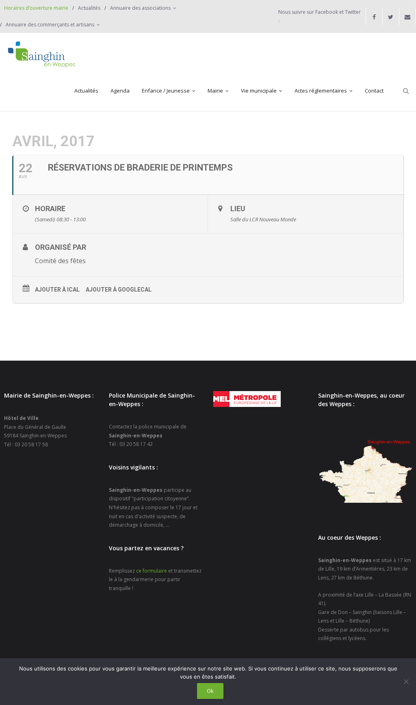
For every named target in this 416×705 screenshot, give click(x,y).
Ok (210, 690)
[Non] (406, 681)
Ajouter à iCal (57, 289)
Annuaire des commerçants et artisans (50, 24)
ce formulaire (151, 570)
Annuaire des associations (140, 7)
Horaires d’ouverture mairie (36, 7)
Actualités (89, 7)
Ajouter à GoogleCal (119, 289)
